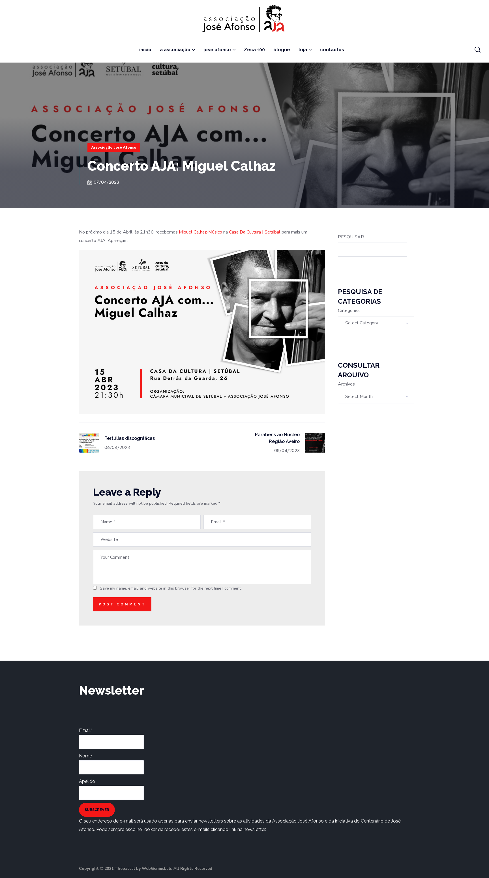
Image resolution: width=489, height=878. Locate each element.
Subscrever (97, 810)
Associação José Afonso (113, 147)
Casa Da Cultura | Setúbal (254, 232)
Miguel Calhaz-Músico (200, 232)
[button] (478, 49)
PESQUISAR (351, 237)
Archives (346, 384)
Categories (349, 310)
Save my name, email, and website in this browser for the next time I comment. (171, 588)
